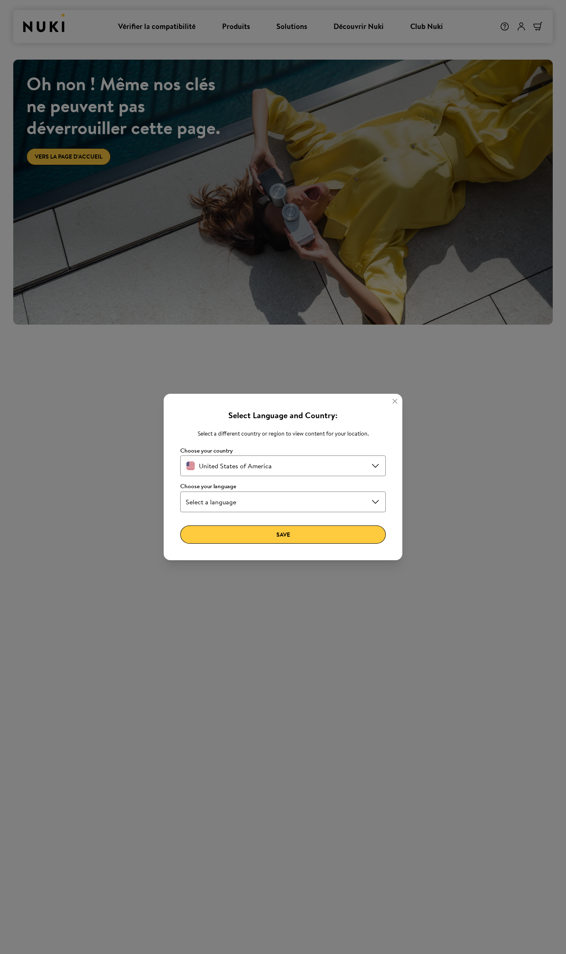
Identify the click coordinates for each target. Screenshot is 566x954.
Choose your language (208, 486)
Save (283, 534)
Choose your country (206, 450)
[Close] (395, 401)
